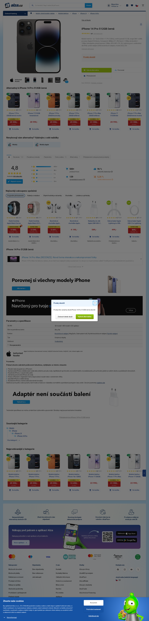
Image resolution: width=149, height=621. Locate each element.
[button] (95, 303)
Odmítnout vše (93, 616)
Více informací (12, 617)
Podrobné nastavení (93, 609)
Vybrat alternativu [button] (84, 317)
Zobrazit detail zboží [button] (65, 317)
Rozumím (93, 603)
